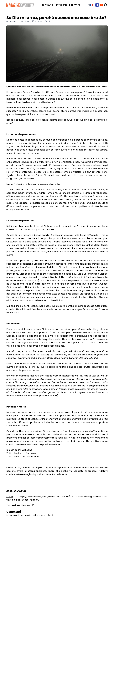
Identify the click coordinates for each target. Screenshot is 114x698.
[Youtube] (101, 5)
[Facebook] (97, 5)
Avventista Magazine (20, 21)
